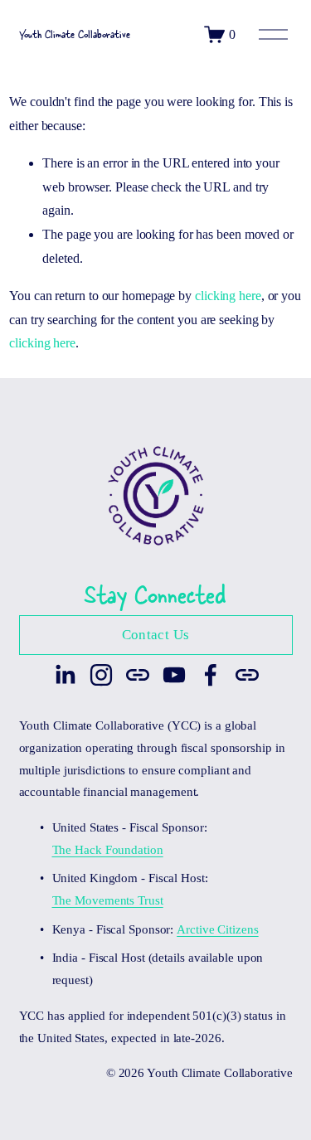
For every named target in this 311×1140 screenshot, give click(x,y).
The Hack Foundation (107, 849)
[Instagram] (101, 674)
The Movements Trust (107, 900)
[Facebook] (210, 674)
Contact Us (155, 635)
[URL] (137, 674)
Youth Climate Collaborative (74, 34)
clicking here (228, 296)
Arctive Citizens (217, 929)
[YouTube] (174, 674)
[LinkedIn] (64, 674)
